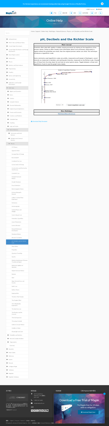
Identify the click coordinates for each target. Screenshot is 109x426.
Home (33, 31)
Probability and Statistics (16, 335)
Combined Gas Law (17, 161)
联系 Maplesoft (90, 9)
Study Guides (12, 352)
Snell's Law (14, 286)
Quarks (14, 256)
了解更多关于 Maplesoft (11, 410)
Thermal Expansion (17, 317)
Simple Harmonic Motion (18, 270)
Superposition (15, 293)
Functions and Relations (16, 116)
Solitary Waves (15, 289)
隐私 (39, 423)
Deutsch (23, 420)
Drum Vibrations (16, 185)
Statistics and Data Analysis (16, 65)
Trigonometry (13, 342)
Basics (11, 95)
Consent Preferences (46, 423)
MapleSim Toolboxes (14, 377)
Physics (11, 61)
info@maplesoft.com (39, 403)
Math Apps (11, 88)
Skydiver (14, 274)
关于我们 (8, 391)
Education (11, 349)
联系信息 (33, 391)
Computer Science (14, 102)
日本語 (27, 420)
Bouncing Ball (15, 157)
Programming (12, 68)
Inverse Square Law (17, 215)
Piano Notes (15, 246)
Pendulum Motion (16, 234)
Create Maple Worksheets (15, 46)
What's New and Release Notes (17, 42)
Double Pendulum (16, 182)
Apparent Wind (15, 150)
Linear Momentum (16, 222)
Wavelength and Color (17, 331)
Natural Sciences (14, 129)
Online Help (44, 31)
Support (38, 31)
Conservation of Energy (18, 164)
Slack (13, 277)
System (10, 359)
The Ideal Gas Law (16, 309)
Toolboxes (11, 370)
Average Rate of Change (18, 154)
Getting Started (12, 39)
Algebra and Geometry (15, 91)
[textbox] (42, 64)
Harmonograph (16, 206)
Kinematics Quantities (17, 218)
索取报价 (100, 9)
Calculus (12, 98)
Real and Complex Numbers (17, 338)
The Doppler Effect (16, 300)
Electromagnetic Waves (18, 189)
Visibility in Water (16, 328)
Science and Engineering (15, 75)
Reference (11, 356)
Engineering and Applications (17, 109)
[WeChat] (47, 410)
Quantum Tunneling (17, 253)
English (12, 420)
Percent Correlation (17, 237)
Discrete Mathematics (15, 105)
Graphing (12, 123)
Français (17, 420)
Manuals (11, 363)
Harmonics (14, 203)
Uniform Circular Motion (18, 324)
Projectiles (14, 249)
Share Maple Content (14, 54)
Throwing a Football (17, 321)
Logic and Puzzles (14, 126)
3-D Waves (14, 147)
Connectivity (12, 79)
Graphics (11, 72)
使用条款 (34, 423)
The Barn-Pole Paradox (18, 296)
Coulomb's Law (15, 173)
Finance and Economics (16, 112)
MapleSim (11, 373)
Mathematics (12, 58)
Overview (12, 345)
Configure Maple (13, 366)
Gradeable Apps (14, 119)
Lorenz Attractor (16, 225)
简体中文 (33, 420)
